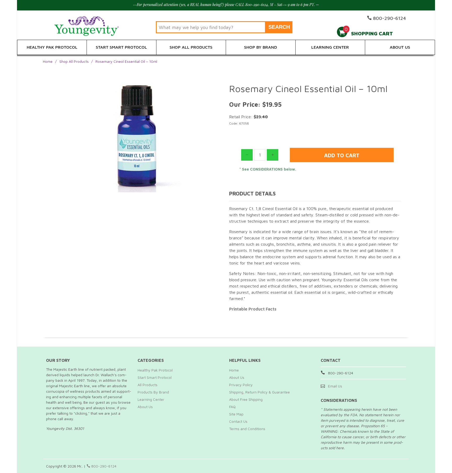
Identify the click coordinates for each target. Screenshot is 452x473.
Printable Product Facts (252, 309)
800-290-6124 (103, 466)
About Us (400, 47)
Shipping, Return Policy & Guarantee (259, 392)
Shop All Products (191, 47)
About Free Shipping (246, 399)
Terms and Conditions (247, 428)
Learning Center (330, 47)
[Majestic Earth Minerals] (88, 25)
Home (48, 61)
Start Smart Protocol (121, 47)
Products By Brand (153, 392)
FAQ (232, 406)
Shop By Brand (260, 47)
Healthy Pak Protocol (52, 47)
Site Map (236, 414)
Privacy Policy (241, 384)
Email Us (335, 386)
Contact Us (238, 421)
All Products (147, 384)
